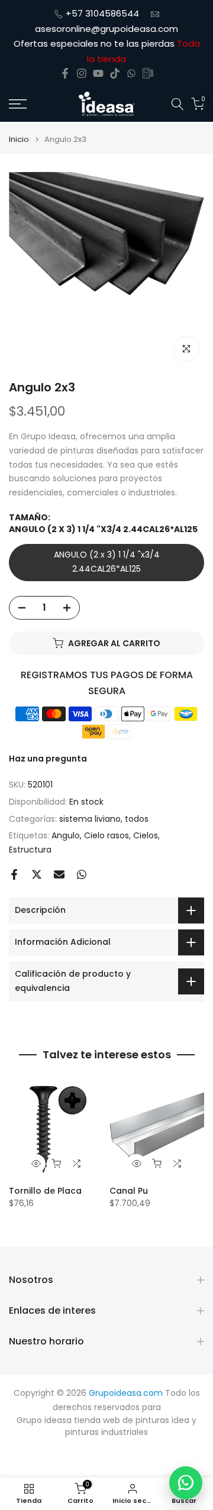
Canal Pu (128, 1191)
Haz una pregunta (48, 758)
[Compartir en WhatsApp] (81, 874)
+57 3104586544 (102, 13)
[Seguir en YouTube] (98, 73)
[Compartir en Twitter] (36, 874)
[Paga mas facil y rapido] (148, 73)
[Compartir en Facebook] (14, 874)
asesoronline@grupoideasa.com (106, 28)
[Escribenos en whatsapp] (131, 73)
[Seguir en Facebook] (65, 73)
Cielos (145, 835)
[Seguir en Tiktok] (114, 73)
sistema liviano (90, 819)
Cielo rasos (106, 835)
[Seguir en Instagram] (81, 73)
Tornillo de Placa (45, 1191)
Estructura (30, 850)
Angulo (65, 835)
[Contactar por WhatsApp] (185, 1482)
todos (137, 819)
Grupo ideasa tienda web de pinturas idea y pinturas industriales (106, 1426)
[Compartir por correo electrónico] (59, 874)
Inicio (19, 139)
